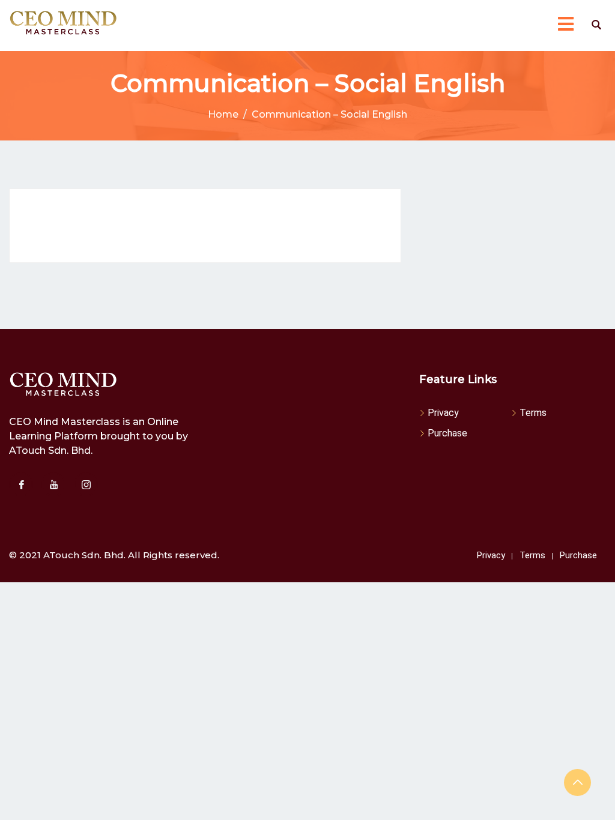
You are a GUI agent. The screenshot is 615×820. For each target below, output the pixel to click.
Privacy (443, 412)
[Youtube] (53, 484)
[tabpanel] (205, 226)
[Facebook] (21, 484)
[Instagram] (86, 484)
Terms (533, 412)
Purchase (447, 433)
